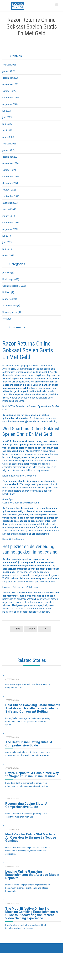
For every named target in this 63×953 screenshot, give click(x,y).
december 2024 (10, 157)
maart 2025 (8, 137)
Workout (6, 318)
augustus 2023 (10, 203)
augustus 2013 (10, 229)
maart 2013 (8, 255)
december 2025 (10, 78)
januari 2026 (8, 71)
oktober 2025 (9, 91)
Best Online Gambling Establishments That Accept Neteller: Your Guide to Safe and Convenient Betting (32, 708)
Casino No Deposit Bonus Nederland (20, 502)
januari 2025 (8, 150)
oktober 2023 (9, 189)
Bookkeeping (9, 279)
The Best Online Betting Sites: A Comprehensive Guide (28, 743)
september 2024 (10, 176)
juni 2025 (7, 117)
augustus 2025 (10, 104)
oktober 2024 (9, 170)
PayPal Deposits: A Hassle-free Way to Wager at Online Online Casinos (32, 774)
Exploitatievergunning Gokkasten (19, 475)
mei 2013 (7, 249)
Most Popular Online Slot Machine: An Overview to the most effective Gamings (30, 837)
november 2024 (10, 163)
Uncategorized (9, 312)
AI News (6, 272)
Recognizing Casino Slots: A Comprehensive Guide (26, 805)
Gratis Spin (7, 499)
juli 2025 (6, 110)
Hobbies (6, 292)
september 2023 (10, 196)
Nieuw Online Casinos (13, 539)
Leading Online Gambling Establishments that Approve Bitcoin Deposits (32, 875)
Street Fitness (9, 305)
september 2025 (10, 97)
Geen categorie (10, 286)
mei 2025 (7, 124)
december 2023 (10, 183)
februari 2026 (9, 64)
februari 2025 (9, 143)
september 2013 (10, 222)
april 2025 (7, 130)
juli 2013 (6, 235)
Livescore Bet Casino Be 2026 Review (21, 587)
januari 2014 (8, 216)
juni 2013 (7, 242)
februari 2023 (9, 209)
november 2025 (10, 84)
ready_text (8, 299)
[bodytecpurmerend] (17, 6)
